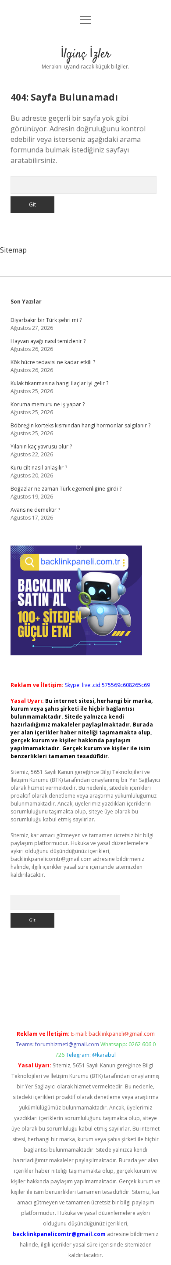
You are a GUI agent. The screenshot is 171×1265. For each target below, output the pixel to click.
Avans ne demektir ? (35, 509)
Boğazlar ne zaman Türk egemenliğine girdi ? (66, 488)
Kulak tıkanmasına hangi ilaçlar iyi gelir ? (59, 383)
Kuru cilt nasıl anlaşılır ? (39, 467)
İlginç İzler (85, 54)
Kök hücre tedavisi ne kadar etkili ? (53, 362)
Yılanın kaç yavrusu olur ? (41, 446)
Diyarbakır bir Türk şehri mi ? (46, 320)
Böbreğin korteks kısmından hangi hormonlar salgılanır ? (80, 425)
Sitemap (13, 250)
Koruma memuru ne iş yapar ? (48, 404)
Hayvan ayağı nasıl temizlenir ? (48, 341)
